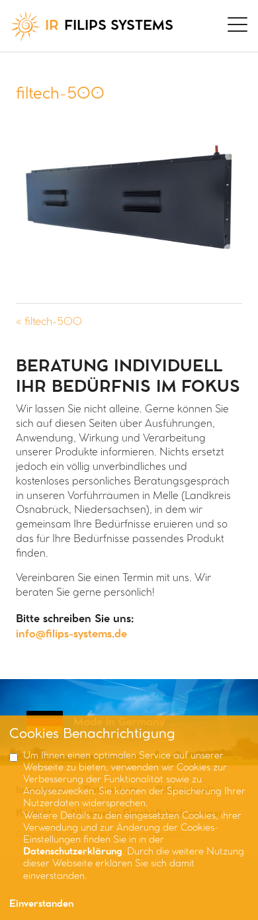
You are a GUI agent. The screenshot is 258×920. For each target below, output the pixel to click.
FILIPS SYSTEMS (109, 26)
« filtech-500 (49, 322)
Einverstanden (41, 904)
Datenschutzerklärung (72, 852)
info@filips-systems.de (71, 634)
